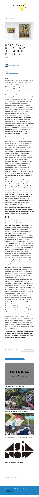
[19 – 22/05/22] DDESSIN (12, 349)
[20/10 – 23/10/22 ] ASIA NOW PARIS (27, 350)
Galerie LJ (14, 488)
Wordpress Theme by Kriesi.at (24, 488)
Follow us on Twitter (6, 491)
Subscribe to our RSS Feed (11, 491)
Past (7, 57)
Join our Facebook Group (9, 491)
